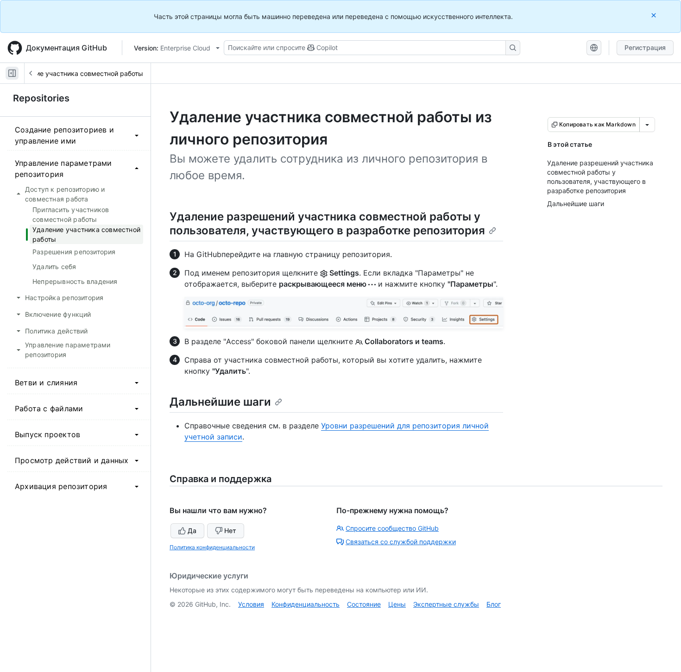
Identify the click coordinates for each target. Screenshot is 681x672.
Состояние (364, 604)
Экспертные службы (446, 604)
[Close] (654, 15)
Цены (397, 604)
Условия (251, 604)
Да (192, 530)
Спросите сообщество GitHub (392, 528)
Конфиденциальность (305, 604)
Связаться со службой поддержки (401, 542)
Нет (230, 530)
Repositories (41, 98)
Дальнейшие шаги (220, 401)
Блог (493, 604)
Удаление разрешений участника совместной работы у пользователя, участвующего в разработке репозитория (327, 223)
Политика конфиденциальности (212, 547)
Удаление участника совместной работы (78, 73)
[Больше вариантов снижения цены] (647, 124)
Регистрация (645, 47)
